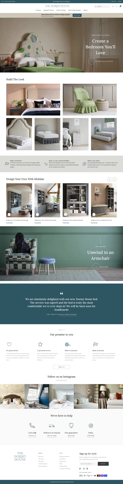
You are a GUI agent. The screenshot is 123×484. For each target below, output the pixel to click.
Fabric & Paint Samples (74, 10)
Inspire (85, 10)
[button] (9, 214)
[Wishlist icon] (115, 6)
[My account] (113, 6)
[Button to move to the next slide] (115, 179)
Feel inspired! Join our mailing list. (61, 1)
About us (61, 367)
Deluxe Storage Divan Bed (68, 314)
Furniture (38, 10)
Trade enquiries (42, 464)
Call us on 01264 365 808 (8, 1)
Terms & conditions (64, 469)
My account (62, 461)
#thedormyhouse (61, 380)
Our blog (40, 461)
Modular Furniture (49, 10)
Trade (119, 1)
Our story (41, 459)
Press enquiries (42, 466)
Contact (113, 1)
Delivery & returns (64, 456)
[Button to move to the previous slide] (109, 179)
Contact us (62, 459)
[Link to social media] (80, 469)
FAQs (60, 464)
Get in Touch (77, 15)
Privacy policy (63, 466)
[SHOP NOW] (33, 100)
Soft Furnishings (61, 10)
